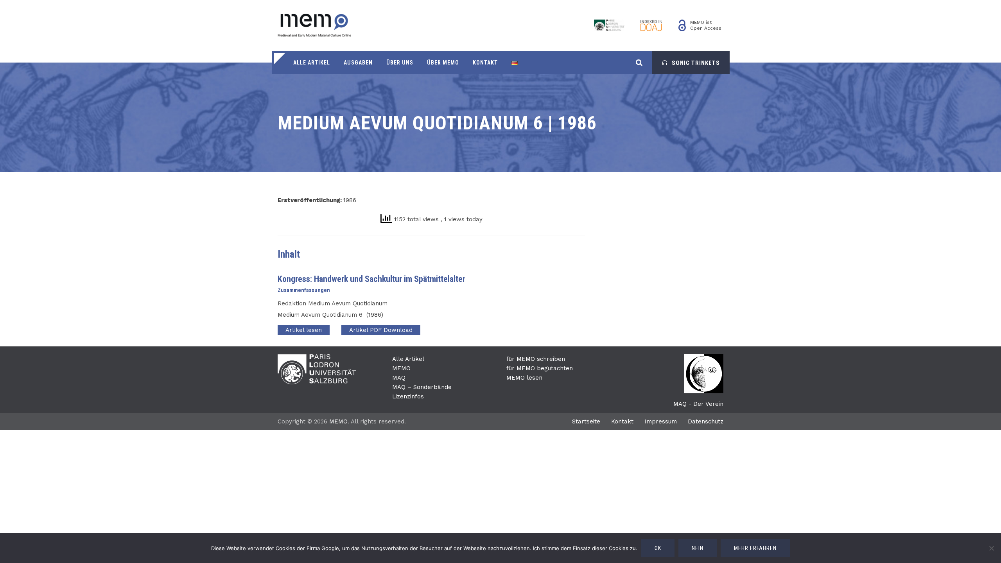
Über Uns (399, 62)
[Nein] (991, 548)
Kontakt (485, 62)
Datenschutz (705, 421)
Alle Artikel (311, 62)
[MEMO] (314, 25)
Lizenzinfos (408, 396)
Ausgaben (358, 62)
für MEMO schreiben (535, 358)
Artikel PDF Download (381, 329)
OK (658, 548)
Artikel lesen (303, 329)
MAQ (398, 377)
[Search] (639, 62)
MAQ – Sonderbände (422, 387)
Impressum (660, 421)
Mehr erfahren (755, 548)
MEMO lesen (524, 377)
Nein (697, 548)
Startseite (586, 421)
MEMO (401, 368)
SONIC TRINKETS (696, 62)
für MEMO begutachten (539, 368)
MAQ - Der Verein (698, 403)
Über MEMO (443, 62)
